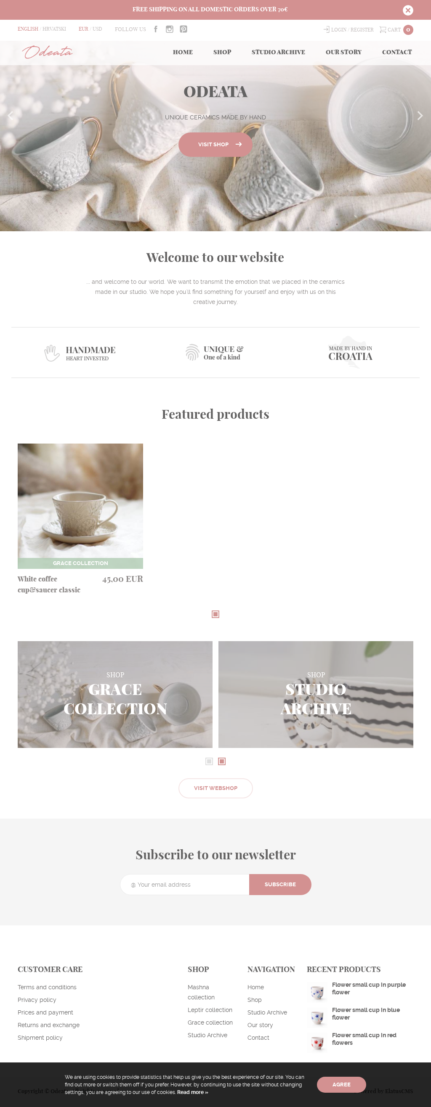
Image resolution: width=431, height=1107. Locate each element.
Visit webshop (215, 788)
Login (338, 29)
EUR (83, 29)
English (28, 29)
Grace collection (210, 1022)
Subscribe (280, 884)
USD (97, 29)
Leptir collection (210, 1010)
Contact (397, 52)
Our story (344, 52)
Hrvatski (54, 29)
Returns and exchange (49, 1025)
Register (362, 29)
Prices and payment (45, 1012)
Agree (342, 1084)
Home (183, 52)
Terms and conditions (47, 987)
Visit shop (213, 144)
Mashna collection (201, 992)
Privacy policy (37, 999)
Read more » (192, 1092)
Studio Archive (278, 52)
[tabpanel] (80, 527)
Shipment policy (40, 1037)
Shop (222, 52)
